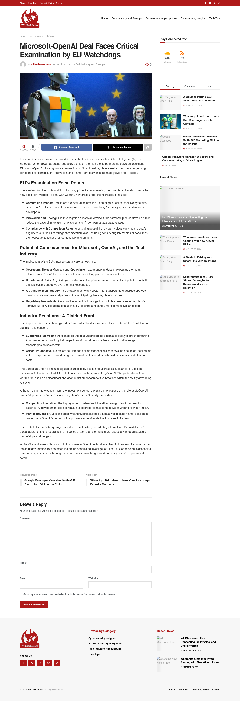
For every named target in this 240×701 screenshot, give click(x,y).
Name (24, 562)
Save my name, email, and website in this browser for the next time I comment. (70, 594)
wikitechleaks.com (41, 64)
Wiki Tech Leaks (35, 689)
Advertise (32, 2)
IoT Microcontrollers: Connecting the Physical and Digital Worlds (184, 219)
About (22, 2)
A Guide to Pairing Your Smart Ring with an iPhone (199, 98)
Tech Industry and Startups (127, 18)
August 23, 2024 (193, 265)
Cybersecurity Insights (193, 18)
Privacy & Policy (46, 2)
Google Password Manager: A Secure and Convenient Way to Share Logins (188, 158)
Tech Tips (214, 18)
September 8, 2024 (173, 226)
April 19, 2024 (64, 64)
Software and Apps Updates (161, 18)
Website (93, 578)
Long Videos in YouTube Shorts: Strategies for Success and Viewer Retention (198, 282)
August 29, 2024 (193, 249)
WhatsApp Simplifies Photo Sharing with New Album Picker (200, 240)
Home (104, 18)
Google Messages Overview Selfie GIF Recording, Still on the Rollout (201, 140)
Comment (27, 518)
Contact (59, 2)
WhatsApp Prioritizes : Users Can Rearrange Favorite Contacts (201, 120)
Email (24, 578)
